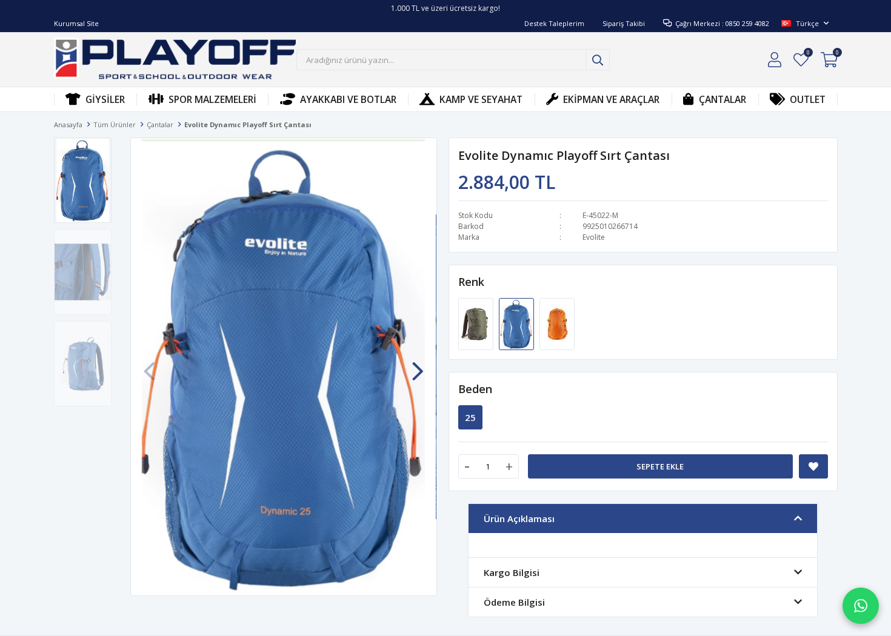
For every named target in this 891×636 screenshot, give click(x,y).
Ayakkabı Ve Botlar (348, 99)
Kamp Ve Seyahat (480, 99)
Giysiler (105, 99)
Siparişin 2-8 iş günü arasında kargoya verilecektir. (445, 9)
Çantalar (722, 99)
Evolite (593, 237)
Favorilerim (808, 54)
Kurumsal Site (76, 23)
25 (470, 417)
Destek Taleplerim (554, 23)
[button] (417, 365)
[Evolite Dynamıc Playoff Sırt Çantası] (476, 322)
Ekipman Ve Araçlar (611, 99)
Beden (475, 389)
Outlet (808, 99)
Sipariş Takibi (623, 23)
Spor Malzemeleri (212, 99)
